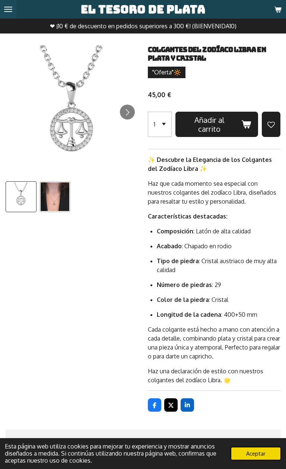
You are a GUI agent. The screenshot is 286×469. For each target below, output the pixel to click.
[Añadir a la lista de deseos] (271, 124)
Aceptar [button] (256, 453)
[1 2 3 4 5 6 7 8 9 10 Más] (160, 124)
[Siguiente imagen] (127, 112)
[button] (21, 196)
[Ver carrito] (278, 9)
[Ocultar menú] (8, 9)
